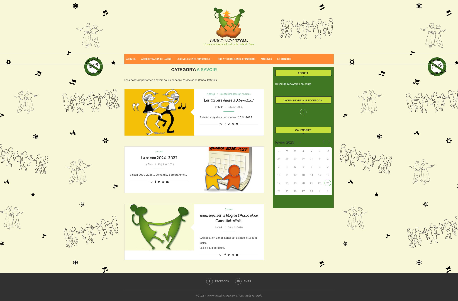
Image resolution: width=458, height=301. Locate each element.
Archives (266, 59)
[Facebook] (303, 112)
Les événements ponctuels (193, 59)
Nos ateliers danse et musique (236, 59)
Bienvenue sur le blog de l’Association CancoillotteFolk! (229, 218)
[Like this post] (221, 124)
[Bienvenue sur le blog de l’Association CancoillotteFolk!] (159, 227)
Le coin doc (284, 59)
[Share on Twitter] (229, 124)
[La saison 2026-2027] (229, 170)
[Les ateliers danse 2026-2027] (159, 112)
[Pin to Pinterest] (233, 124)
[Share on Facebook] (225, 124)
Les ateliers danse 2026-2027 (229, 100)
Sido (220, 107)
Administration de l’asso (156, 59)
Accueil (131, 59)
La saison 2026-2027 (159, 158)
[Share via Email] (237, 124)
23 (327, 183)
